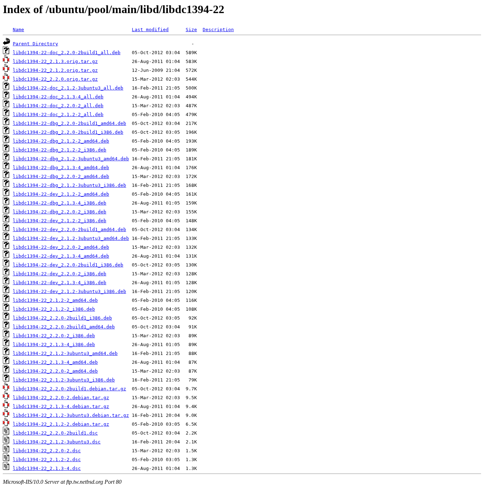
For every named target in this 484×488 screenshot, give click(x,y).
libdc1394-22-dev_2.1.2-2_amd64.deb (61, 194)
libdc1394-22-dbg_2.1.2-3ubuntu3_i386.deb (69, 185)
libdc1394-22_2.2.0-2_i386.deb (54, 335)
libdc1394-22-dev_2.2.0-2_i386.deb (59, 273)
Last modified (150, 29)
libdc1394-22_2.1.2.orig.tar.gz (55, 70)
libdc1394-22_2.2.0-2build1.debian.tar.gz (69, 388)
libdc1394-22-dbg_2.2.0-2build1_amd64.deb (69, 123)
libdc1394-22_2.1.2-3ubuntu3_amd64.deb (65, 353)
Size (191, 29)
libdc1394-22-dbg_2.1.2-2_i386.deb (59, 150)
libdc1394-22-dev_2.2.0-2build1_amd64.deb (69, 229)
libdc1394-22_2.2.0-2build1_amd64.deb (64, 326)
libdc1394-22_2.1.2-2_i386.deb (54, 309)
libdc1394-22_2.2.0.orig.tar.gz (55, 79)
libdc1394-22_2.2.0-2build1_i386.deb (62, 318)
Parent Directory (35, 43)
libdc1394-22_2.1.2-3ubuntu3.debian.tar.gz (71, 415)
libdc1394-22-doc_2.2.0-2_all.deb (58, 105)
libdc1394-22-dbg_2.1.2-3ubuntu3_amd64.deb (71, 158)
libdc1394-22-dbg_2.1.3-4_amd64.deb (61, 167)
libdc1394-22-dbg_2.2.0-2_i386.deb (59, 211)
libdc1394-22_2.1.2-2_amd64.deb (55, 300)
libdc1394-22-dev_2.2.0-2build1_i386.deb (68, 265)
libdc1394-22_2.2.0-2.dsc (47, 450)
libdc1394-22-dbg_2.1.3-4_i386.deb (59, 203)
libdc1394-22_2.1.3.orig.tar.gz (55, 61)
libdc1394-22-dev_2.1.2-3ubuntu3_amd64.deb (71, 238)
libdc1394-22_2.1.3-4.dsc (47, 468)
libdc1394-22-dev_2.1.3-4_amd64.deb (61, 256)
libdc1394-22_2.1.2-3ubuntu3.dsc (57, 441)
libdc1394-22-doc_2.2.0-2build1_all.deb (66, 52)
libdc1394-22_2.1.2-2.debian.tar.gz (61, 424)
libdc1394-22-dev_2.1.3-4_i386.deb (59, 282)
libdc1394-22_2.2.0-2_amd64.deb (55, 371)
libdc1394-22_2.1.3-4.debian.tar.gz (61, 406)
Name (18, 29)
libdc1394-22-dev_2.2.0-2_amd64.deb (61, 247)
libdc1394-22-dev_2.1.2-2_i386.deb (59, 220)
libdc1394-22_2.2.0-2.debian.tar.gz (61, 397)
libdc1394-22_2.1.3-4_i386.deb (54, 344)
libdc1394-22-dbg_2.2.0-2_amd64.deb (61, 176)
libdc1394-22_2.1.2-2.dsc (47, 459)
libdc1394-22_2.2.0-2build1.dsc (55, 433)
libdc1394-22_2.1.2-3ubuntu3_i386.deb (64, 380)
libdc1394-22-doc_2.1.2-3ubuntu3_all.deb (68, 88)
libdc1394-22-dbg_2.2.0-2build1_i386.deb (68, 132)
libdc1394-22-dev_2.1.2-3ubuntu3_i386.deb (69, 291)
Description (218, 29)
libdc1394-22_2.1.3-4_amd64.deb (55, 362)
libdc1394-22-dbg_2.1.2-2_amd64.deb (61, 141)
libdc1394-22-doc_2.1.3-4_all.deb (58, 96)
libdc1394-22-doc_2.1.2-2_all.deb (58, 114)
